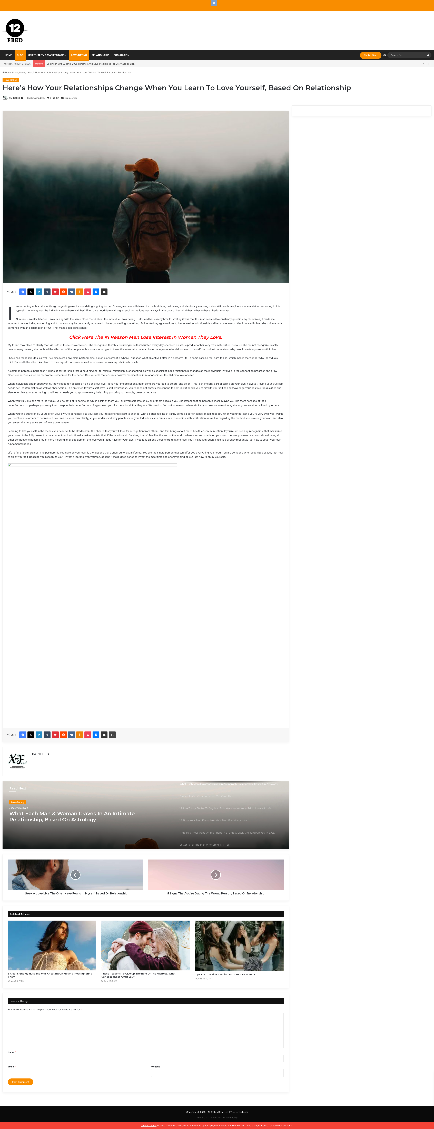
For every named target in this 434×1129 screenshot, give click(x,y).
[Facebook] (22, 291)
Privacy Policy (230, 1117)
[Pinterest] (55, 291)
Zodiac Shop (370, 55)
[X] (30, 291)
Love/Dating (79, 55)
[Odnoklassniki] (79, 291)
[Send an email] (22, 98)
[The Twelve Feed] (15, 30)
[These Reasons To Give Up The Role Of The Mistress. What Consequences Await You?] (145, 946)
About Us (202, 1117)
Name (12, 1052)
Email (12, 1066)
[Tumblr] (47, 291)
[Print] (112, 734)
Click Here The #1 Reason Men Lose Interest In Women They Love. (145, 337)
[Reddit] (63, 291)
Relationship (100, 55)
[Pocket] (87, 291)
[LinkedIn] (39, 291)
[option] (146, 815)
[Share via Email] (104, 291)
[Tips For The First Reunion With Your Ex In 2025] (239, 946)
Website (155, 1066)
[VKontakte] (71, 291)
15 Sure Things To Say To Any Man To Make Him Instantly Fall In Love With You (70, 817)
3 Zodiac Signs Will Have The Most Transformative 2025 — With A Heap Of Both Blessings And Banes (100, 63)
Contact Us (215, 1117)
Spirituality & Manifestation (47, 55)
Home (8, 55)
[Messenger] (96, 291)
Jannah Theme (148, 1125)
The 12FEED (14, 98)
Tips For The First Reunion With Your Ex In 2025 (225, 974)
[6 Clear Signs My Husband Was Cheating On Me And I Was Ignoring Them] (52, 946)
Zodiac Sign (121, 55)
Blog (20, 55)
